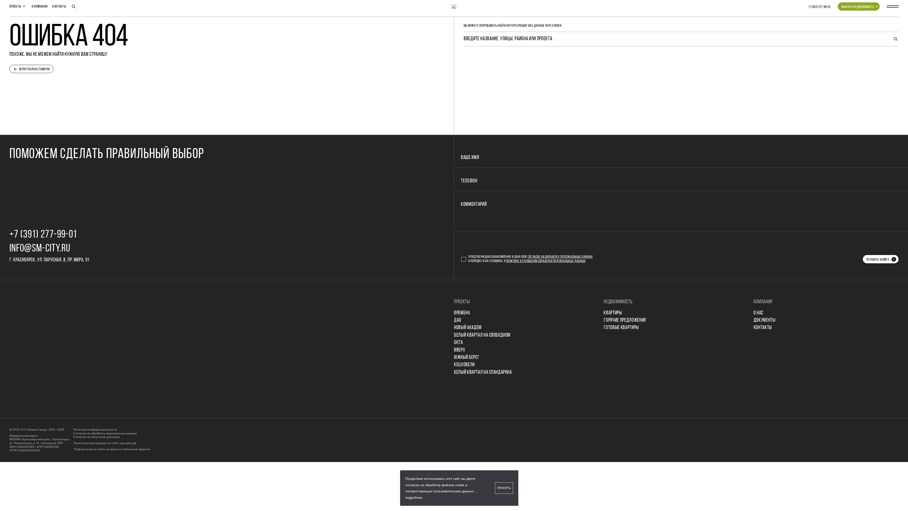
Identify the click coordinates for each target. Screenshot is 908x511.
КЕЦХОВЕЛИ (464, 365)
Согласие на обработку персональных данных (560, 257)
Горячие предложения (625, 320)
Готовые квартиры (621, 327)
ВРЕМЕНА (462, 313)
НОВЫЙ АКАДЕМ (468, 327)
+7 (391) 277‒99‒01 (819, 7)
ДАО (457, 320)
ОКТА (458, 342)
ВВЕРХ (459, 350)
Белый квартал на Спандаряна (483, 372)
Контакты (59, 7)
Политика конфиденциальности (95, 430)
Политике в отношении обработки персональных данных (546, 261)
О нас (758, 313)
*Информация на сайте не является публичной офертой (111, 449)
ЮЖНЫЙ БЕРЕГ (466, 357)
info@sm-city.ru (39, 248)
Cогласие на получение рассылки (96, 437)
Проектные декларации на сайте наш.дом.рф (104, 443)
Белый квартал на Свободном (482, 335)
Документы (765, 320)
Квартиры (613, 313)
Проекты (15, 7)
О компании (40, 7)
